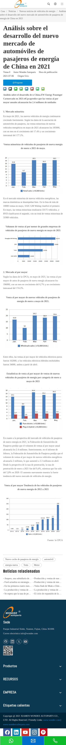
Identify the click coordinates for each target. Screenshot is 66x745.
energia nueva (11, 565)
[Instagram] (34, 732)
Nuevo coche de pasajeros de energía (21, 559)
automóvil (48, 559)
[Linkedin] (12, 641)
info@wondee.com (29, 633)
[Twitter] (18, 641)
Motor (37, 565)
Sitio (27, 76)
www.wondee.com (51, 720)
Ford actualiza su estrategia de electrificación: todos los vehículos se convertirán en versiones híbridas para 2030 (18, 582)
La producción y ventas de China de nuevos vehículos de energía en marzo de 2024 (18, 590)
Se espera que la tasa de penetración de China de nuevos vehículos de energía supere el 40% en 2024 (18, 593)
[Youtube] (25, 641)
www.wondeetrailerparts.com (16, 724)
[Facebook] (5, 641)
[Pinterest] (43, 732)
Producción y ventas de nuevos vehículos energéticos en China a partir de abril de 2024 (48, 582)
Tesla (26, 565)
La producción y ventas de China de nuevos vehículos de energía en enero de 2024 (48, 590)
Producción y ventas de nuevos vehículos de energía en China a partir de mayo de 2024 (48, 578)
